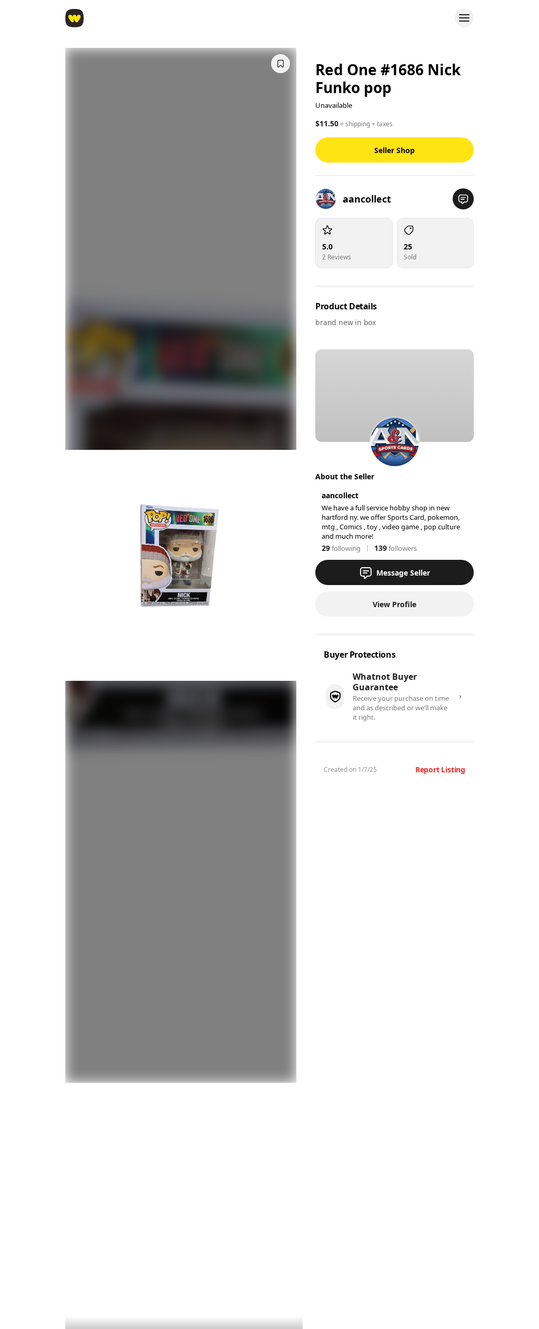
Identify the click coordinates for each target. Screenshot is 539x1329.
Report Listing (440, 769)
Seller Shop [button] (394, 150)
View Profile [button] (394, 604)
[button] (463, 198)
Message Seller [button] (403, 573)
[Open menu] (464, 17)
